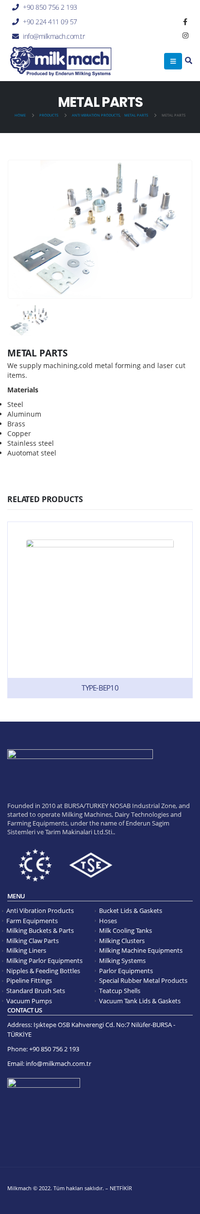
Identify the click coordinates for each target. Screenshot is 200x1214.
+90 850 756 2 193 (50, 7)
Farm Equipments (32, 921)
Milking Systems (122, 961)
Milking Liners (26, 950)
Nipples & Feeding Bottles (43, 971)
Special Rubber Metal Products (143, 981)
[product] (100, 609)
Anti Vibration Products (40, 911)
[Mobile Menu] (173, 61)
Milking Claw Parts (32, 941)
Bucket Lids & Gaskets (130, 911)
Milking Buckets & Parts (40, 931)
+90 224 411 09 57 (50, 21)
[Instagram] (185, 35)
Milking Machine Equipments (141, 950)
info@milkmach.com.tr (53, 36)
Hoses (108, 921)
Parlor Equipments (126, 971)
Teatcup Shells (119, 991)
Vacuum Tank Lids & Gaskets (140, 1001)
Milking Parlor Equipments (44, 961)
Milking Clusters (122, 941)
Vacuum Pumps (29, 1001)
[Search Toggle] (188, 61)
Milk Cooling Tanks (125, 931)
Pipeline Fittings (29, 981)
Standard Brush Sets (35, 991)
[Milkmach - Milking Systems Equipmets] (60, 61)
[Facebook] (185, 22)
